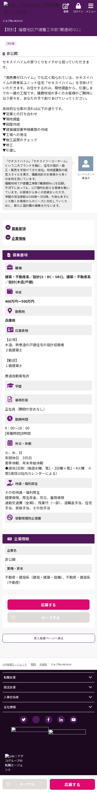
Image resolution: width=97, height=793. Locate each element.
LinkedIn (61, 719)
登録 (65, 11)
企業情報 (19, 238)
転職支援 (10, 677)
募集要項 (19, 228)
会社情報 (10, 707)
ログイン (78, 11)
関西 (33, 664)
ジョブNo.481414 (61, 664)
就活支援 (10, 687)
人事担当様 (11, 697)
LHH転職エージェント (14, 664)
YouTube (73, 719)
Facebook (48, 719)
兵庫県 (43, 664)
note (36, 719)
